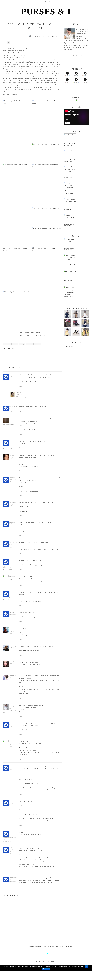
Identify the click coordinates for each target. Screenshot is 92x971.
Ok (86, 966)
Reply (20, 386)
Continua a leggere (76, 55)
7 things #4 (7, 359)
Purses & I (46, 11)
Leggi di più (46, 969)
